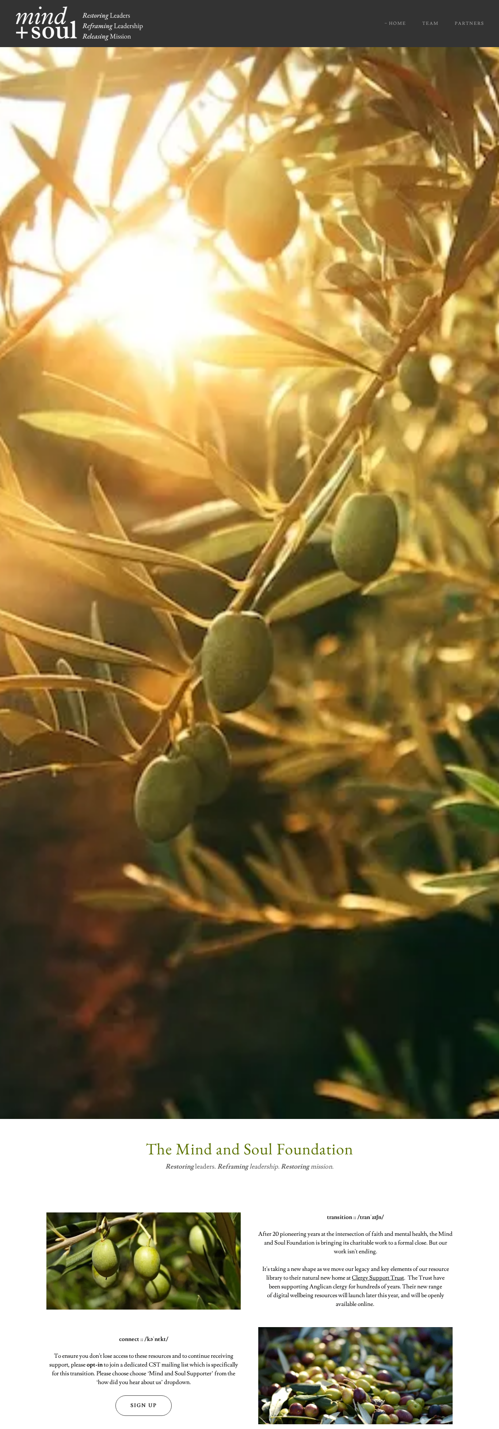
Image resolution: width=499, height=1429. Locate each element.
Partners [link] (469, 23)
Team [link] (430, 23)
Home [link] (397, 23)
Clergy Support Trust (378, 1277)
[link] (79, 22)
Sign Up (143, 1405)
